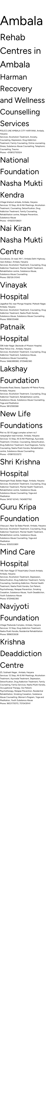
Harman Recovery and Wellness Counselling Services (22, 100)
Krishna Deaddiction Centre (21, 653)
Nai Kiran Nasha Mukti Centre (21, 239)
